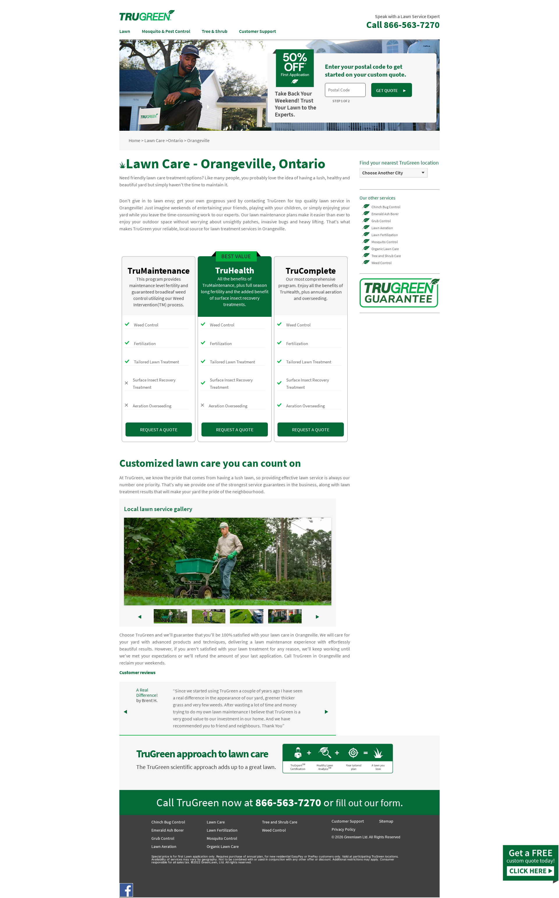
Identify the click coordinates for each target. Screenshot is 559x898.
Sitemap (386, 821)
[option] (394, 173)
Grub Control (381, 221)
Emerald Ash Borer (385, 214)
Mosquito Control (385, 242)
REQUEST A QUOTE (158, 429)
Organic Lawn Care (385, 249)
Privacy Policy (343, 829)
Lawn (124, 31)
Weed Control (382, 263)
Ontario (175, 140)
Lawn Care (154, 140)
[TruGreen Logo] (147, 19)
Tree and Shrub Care (386, 256)
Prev (131, 561)
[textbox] (345, 90)
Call (403, 24)
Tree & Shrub (214, 31)
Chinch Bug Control (386, 207)
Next (323, 561)
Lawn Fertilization (385, 235)
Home (134, 140)
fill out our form (368, 802)
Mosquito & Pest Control (166, 31)
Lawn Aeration (382, 228)
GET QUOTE (391, 90)
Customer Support (257, 31)
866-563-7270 (288, 802)
